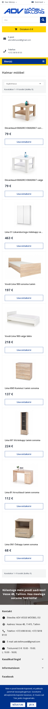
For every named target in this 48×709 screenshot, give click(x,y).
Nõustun (18, 704)
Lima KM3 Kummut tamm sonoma (22, 388)
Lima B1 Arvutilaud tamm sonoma (22, 492)
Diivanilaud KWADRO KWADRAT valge (24, 180)
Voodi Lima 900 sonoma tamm (20, 284)
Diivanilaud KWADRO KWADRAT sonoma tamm (24, 128)
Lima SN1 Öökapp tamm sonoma (21, 544)
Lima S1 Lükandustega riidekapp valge (24, 232)
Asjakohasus (24, 83)
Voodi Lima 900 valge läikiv (18, 336)
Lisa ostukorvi (24, 141)
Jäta (31, 704)
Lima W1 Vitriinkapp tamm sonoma (22, 440)
